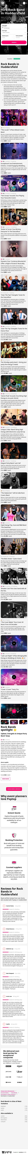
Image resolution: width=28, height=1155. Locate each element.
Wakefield (3, 1106)
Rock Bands (14, 1092)
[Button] (14, 117)
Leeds (2, 1110)
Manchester (4, 1119)
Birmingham (4, 1118)
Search (18, 3)
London (3, 1116)
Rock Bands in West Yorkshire (8, 1094)
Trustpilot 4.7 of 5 (19, 1152)
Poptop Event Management (7, 1091)
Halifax (2, 1108)
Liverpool (3, 1121)
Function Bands (5, 1092)
